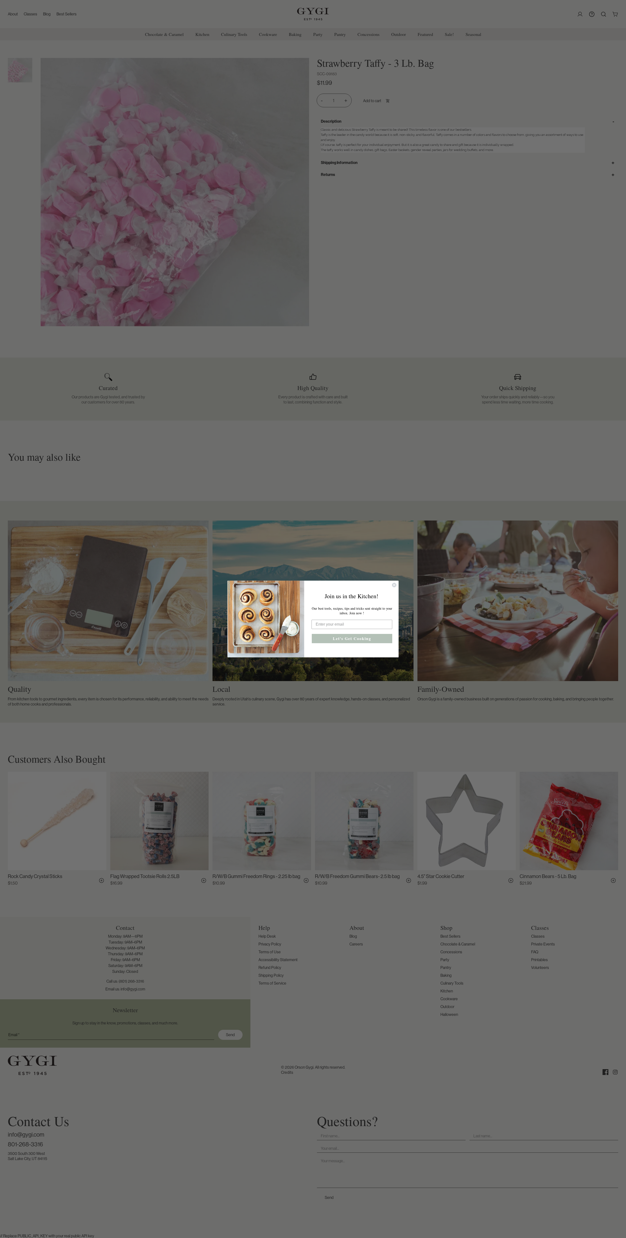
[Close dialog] (394, 585)
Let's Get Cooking (352, 638)
